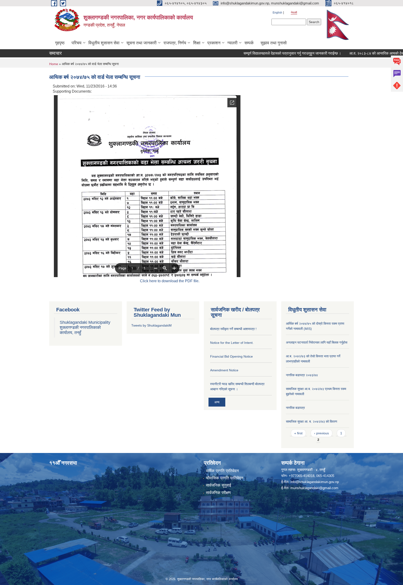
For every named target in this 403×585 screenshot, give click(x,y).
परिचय (76, 43)
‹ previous (321, 433)
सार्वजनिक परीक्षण (218, 493)
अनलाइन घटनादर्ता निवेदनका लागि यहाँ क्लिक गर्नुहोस (316, 342)
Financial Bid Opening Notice (231, 356)
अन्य (216, 402)
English (277, 12)
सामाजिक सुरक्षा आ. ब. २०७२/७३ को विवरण (311, 421)
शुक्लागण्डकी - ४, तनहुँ (311, 470)
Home (53, 64)
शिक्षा (196, 43)
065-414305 (325, 476)
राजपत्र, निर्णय (174, 43)
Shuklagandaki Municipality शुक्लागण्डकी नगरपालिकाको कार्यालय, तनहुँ (85, 327)
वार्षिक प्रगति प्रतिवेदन (222, 471)
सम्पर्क (249, 43)
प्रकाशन (213, 43)
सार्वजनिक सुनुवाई (218, 485)
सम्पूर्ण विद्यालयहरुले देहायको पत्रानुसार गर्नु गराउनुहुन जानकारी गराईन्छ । (273, 53)
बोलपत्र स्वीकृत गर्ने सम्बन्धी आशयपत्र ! (233, 329)
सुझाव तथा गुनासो (274, 43)
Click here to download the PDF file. (169, 281)
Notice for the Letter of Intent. (232, 343)
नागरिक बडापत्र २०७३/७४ (302, 375)
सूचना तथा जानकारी (141, 43)
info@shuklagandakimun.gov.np (314, 482)
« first (298, 433)
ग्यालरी (232, 43)
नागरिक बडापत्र (295, 408)
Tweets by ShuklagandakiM (151, 325)
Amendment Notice (224, 370)
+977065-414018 (301, 476)
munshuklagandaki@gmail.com (314, 488)
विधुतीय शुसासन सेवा (103, 43)
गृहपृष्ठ (60, 43)
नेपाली (294, 12)
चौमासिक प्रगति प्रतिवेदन (224, 478)
